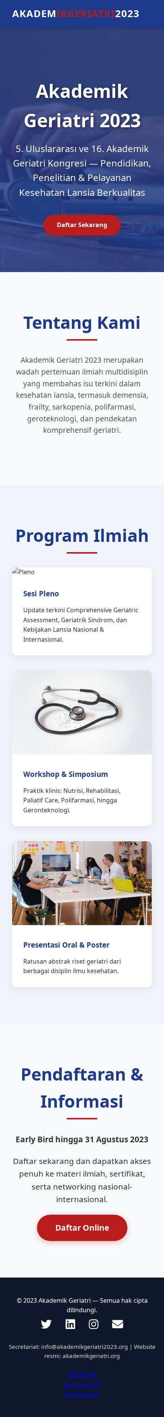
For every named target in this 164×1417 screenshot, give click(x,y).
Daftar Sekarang (82, 225)
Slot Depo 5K (82, 1384)
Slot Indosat (82, 1394)
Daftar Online (82, 1227)
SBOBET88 (82, 1375)
